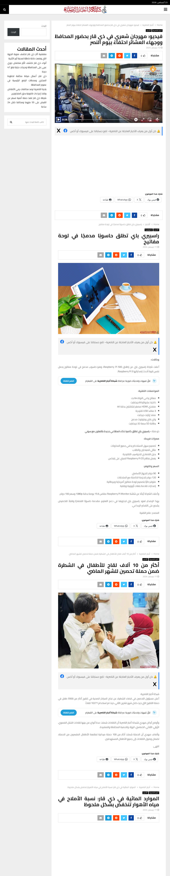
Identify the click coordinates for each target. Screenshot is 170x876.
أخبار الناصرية (157, 30)
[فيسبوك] (65, 131)
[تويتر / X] (58, 131)
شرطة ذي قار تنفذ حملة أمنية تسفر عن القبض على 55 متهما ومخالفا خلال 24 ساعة (26, 102)
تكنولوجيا (148, 230)
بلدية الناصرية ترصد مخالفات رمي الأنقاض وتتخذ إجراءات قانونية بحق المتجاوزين (26, 91)
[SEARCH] (11, 122)
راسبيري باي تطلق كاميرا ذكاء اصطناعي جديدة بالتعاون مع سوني (117, 431)
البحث (43, 26)
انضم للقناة (68, 381)
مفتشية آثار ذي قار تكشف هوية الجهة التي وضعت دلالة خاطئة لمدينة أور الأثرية (26, 56)
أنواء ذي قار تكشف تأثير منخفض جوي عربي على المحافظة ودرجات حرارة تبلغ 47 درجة (26, 67)
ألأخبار (149, 30)
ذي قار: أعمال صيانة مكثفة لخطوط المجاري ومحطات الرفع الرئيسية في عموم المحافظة (26, 80)
